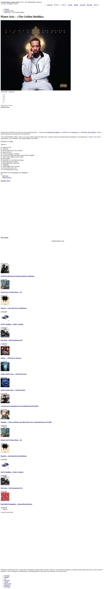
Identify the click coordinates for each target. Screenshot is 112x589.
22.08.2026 (4, 279)
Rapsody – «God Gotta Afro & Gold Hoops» (14, 308)
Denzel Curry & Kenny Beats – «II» (11, 292)
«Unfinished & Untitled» (53, 132)
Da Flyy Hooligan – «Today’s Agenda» (12, 324)
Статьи (5, 345)
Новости (49, 5)
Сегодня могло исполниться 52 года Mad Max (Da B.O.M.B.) (19, 406)
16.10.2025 (4, 409)
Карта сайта (7, 583)
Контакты (7, 585)
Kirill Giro (12, 91)
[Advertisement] (14, 119)
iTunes (11, 141)
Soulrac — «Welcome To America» (11, 358)
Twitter (6, 582)
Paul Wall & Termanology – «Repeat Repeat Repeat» (16, 504)
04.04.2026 (4, 377)
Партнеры (7, 587)
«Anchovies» (74, 132)
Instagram (25, 172)
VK (20, 172)
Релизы (5, 427)
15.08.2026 (4, 507)
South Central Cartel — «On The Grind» (13, 390)
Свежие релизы (6, 177)
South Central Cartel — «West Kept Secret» (14, 374)
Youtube (6, 577)
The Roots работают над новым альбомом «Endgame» (17, 276)
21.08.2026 (4, 295)
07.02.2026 (4, 393)
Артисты (82, 5)
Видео (70, 5)
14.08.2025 (4, 425)
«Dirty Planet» (92, 132)
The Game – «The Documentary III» (11, 340)
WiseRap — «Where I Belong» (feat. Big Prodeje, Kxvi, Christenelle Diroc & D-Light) (26, 422)
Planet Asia (5, 176)
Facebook (15, 172)
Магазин (89, 5)
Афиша (76, 5)
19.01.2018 (4, 91)
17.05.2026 (4, 361)
